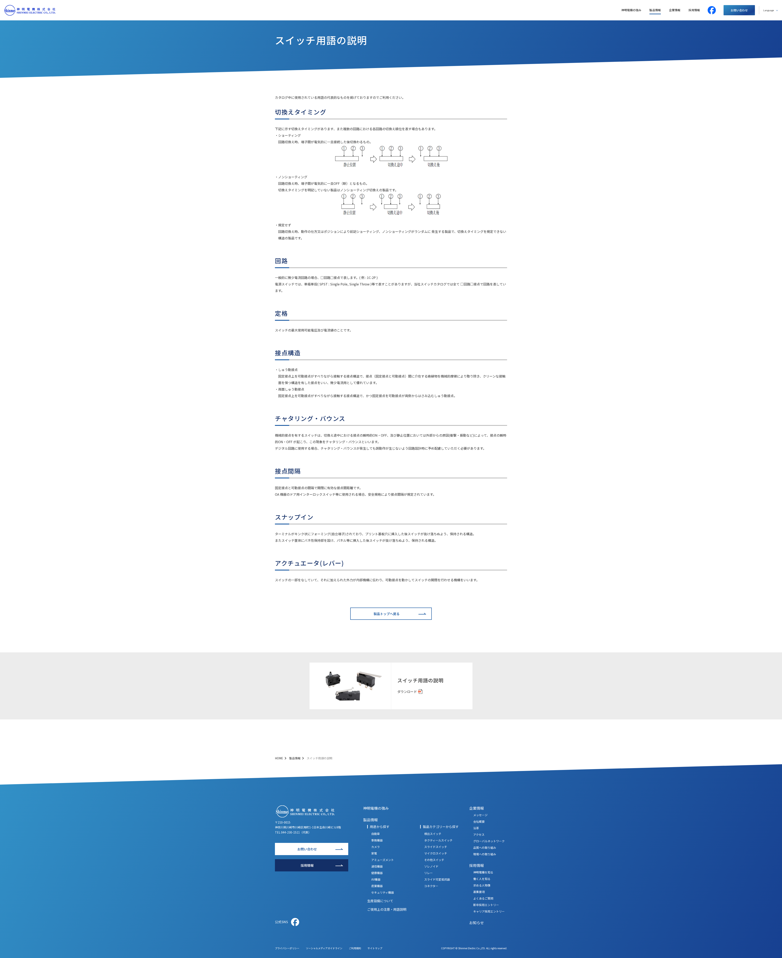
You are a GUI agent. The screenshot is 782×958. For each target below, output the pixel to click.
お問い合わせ (739, 10)
